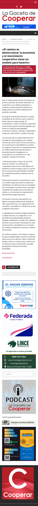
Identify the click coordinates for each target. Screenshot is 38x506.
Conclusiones (7, 258)
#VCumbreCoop (12, 267)
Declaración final (8, 253)
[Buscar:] (19, 374)
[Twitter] (21, 7)
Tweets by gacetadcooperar (11, 417)
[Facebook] (17, 7)
